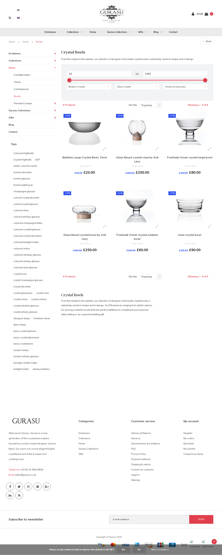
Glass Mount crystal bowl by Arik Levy (84, 237)
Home (93, 32)
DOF (37, 159)
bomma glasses (22, 178)
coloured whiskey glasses (27, 254)
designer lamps (22, 318)
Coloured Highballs (24, 153)
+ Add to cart (82, 182)
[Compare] (18, 10)
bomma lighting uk (23, 185)
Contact (173, 32)
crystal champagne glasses (28, 280)
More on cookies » (160, 549)
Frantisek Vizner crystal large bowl (189, 157)
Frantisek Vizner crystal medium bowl (137, 237)
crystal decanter (22, 286)
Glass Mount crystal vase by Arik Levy (137, 159)
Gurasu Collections (117, 32)
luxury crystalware (23, 343)
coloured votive (22, 248)
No (139, 549)
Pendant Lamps (23, 103)
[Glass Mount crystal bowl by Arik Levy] (84, 205)
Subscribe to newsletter (26, 519)
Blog (156, 32)
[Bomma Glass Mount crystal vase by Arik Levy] (137, 128)
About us (135, 438)
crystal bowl (20, 273)
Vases (17, 82)
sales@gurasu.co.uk (25, 474)
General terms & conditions (145, 443)
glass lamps (20, 324)
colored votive (21, 210)
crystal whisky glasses (25, 311)
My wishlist (189, 448)
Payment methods (141, 459)
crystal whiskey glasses (26, 305)
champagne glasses (24, 191)
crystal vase (42, 293)
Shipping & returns (141, 464)
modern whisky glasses (26, 356)
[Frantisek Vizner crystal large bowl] (189, 128)
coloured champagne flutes (28, 223)
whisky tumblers (41, 369)
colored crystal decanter (27, 197)
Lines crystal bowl (189, 235)
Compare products (193, 454)
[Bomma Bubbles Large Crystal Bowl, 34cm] (84, 128)
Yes (123, 549)
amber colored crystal (25, 165)
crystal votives (38, 299)
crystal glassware (23, 293)
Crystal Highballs (23, 159)
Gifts (140, 32)
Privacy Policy (138, 454)
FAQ (133, 448)
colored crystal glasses (26, 204)
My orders (188, 438)
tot (137, 73)
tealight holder (21, 369)
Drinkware (50, 32)
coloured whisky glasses (27, 261)
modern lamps (21, 350)
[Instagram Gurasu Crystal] (28, 486)
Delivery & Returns (141, 433)
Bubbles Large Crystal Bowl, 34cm (84, 157)
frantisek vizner (42, 318)
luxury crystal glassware (26, 337)
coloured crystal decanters (28, 235)
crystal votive (21, 299)
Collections (73, 32)
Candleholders (22, 74)
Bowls (39, 41)
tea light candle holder (25, 362)
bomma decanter (23, 172)
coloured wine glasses (25, 267)
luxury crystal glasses (25, 331)
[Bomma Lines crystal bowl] (189, 205)
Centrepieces (21, 89)
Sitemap (135, 480)
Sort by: (133, 104)
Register (188, 433)
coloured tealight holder (26, 242)
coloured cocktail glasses (27, 229)
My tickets (188, 443)
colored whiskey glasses (27, 216)
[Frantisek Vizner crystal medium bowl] (137, 205)
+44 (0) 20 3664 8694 (31, 469)
